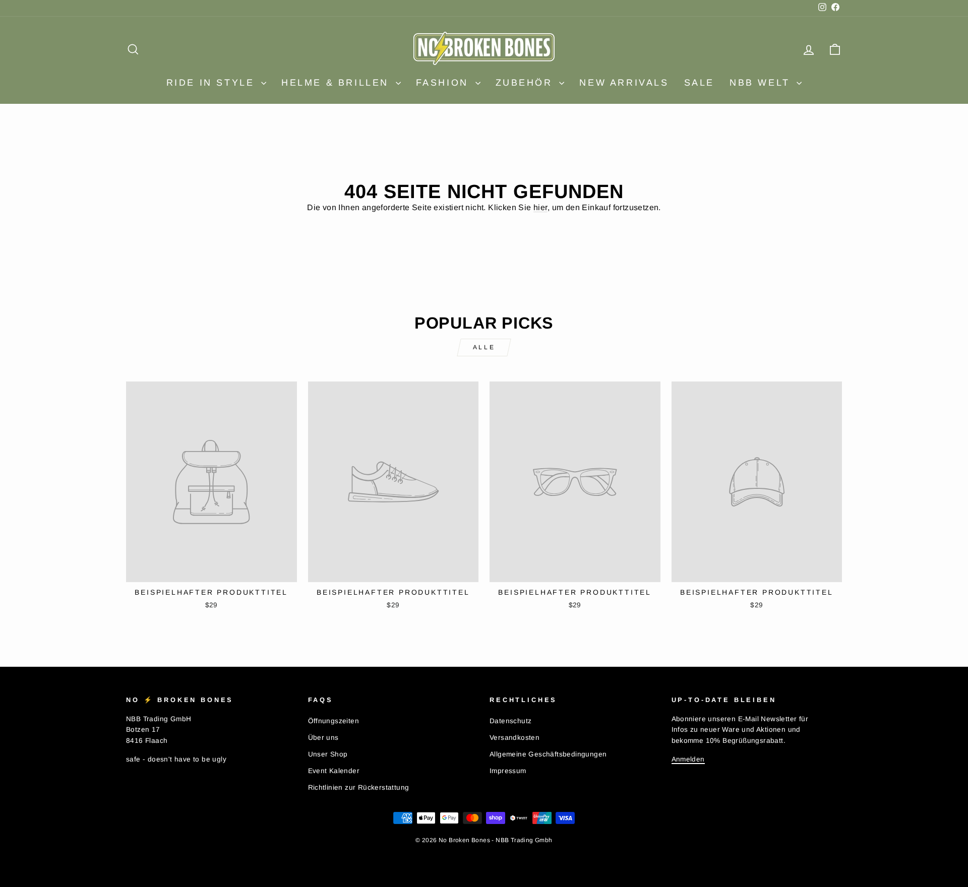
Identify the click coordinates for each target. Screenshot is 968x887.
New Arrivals (624, 83)
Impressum (508, 771)
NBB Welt (762, 83)
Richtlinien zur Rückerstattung (358, 787)
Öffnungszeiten (333, 721)
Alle (484, 347)
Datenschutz (510, 721)
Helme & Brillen (337, 83)
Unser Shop (328, 754)
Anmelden (688, 759)
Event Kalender (334, 771)
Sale (699, 83)
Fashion (444, 83)
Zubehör (526, 83)
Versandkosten (514, 737)
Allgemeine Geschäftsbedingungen (548, 754)
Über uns (323, 737)
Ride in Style (212, 83)
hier (540, 207)
